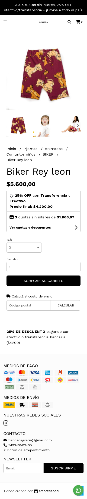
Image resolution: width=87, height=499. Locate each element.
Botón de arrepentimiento (28, 450)
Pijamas (31, 149)
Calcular (66, 305)
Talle (9, 239)
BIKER (49, 154)
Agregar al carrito (43, 281)
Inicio (11, 149)
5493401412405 (19, 445)
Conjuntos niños (21, 154)
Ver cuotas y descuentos (30, 227)
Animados (54, 149)
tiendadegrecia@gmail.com (29, 440)
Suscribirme (63, 468)
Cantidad (12, 259)
